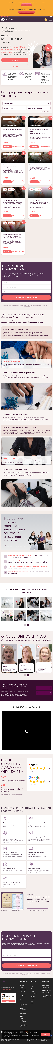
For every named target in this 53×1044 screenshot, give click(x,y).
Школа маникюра (22, 984)
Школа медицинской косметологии (23, 1020)
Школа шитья (23, 1001)
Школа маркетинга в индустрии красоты (23, 1014)
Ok (45, 1034)
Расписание (14, 60)
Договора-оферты (41, 305)
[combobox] (3, 287)
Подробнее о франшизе (26, 12)
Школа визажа (23, 995)
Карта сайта (33, 1003)
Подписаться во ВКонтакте (42, 692)
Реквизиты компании (46, 990)
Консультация (7, 146)
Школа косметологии (23, 988)
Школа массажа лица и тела (23, 1005)
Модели (32, 988)
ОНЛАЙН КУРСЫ (26, 5)
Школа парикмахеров (23, 1008)
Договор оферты (45, 992)
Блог (32, 1001)
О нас (32, 986)
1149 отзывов (13, 998)
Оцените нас (8, 1001)
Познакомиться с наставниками (16, 546)
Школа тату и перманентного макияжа (23, 1025)
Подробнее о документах (37, 910)
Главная (2, 25)
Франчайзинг (34, 993)
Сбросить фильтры (45, 111)
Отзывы (32, 991)
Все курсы (15, 66)
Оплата (32, 998)
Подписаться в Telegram (42, 688)
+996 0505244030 (5, 16)
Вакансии (33, 996)
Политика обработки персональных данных (46, 996)
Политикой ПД (7, 1036)
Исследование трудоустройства (45, 984)
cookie (5, 1033)
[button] (51, 19)
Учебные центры (45, 987)
